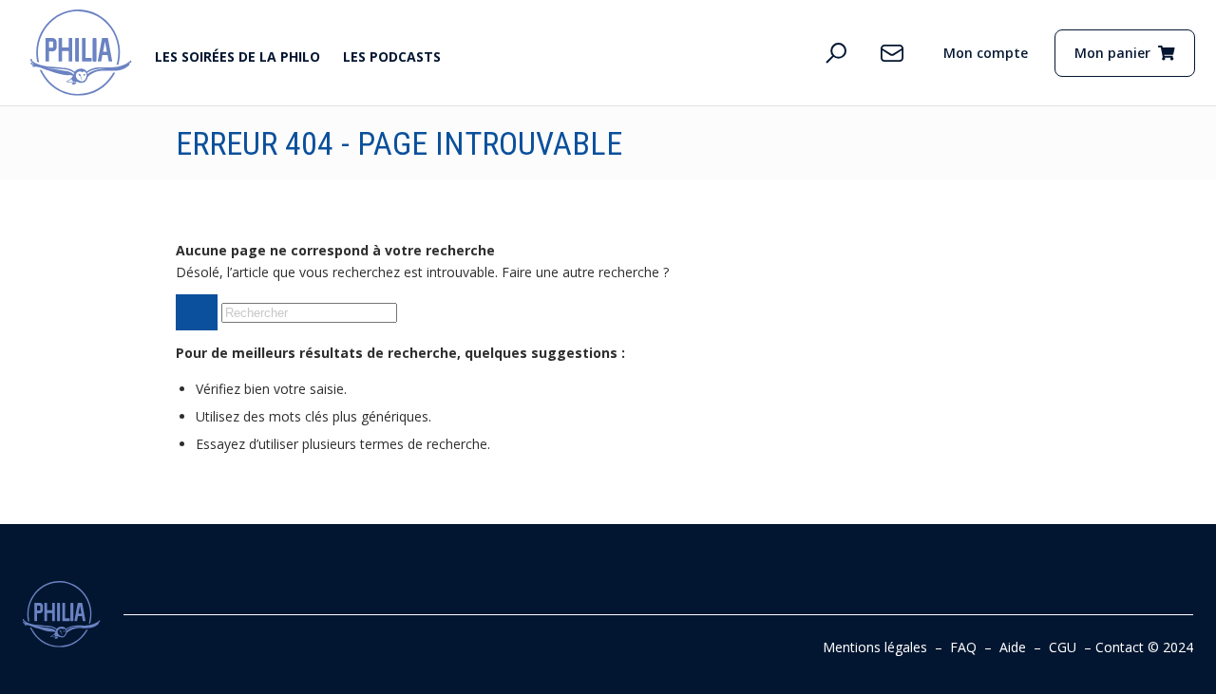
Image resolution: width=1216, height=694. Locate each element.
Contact (1119, 647)
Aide (1012, 647)
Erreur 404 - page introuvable (399, 143)
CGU (1062, 647)
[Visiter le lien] (81, 52)
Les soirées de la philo (237, 56)
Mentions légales (875, 647)
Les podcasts (392, 56)
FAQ (963, 647)
